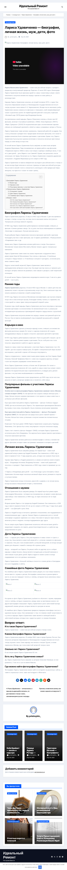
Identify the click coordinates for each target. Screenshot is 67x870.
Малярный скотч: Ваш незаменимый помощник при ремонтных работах (47, 811)
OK (40, 867)
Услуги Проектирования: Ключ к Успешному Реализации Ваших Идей (48, 838)
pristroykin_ (14, 37)
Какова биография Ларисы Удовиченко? (24, 202)
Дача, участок (12, 793)
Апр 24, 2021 (10, 757)
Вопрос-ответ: (12, 198)
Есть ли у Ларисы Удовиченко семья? (23, 205)
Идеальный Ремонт (33, 6)
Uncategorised (10, 22)
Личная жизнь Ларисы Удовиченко (18, 189)
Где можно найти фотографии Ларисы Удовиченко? (28, 207)
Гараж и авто (42, 793)
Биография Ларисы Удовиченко (17, 181)
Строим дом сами (13, 821)
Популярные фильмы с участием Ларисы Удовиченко (26, 187)
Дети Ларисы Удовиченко (17, 193)
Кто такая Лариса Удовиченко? (21, 200)
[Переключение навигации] (5, 7)
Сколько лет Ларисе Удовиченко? (22, 204)
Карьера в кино (14, 185)
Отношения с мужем (16, 191)
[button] (40, 177)
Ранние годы (13, 183)
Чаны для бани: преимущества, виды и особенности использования (18, 811)
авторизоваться (39, 772)
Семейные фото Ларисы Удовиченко (21, 195)
